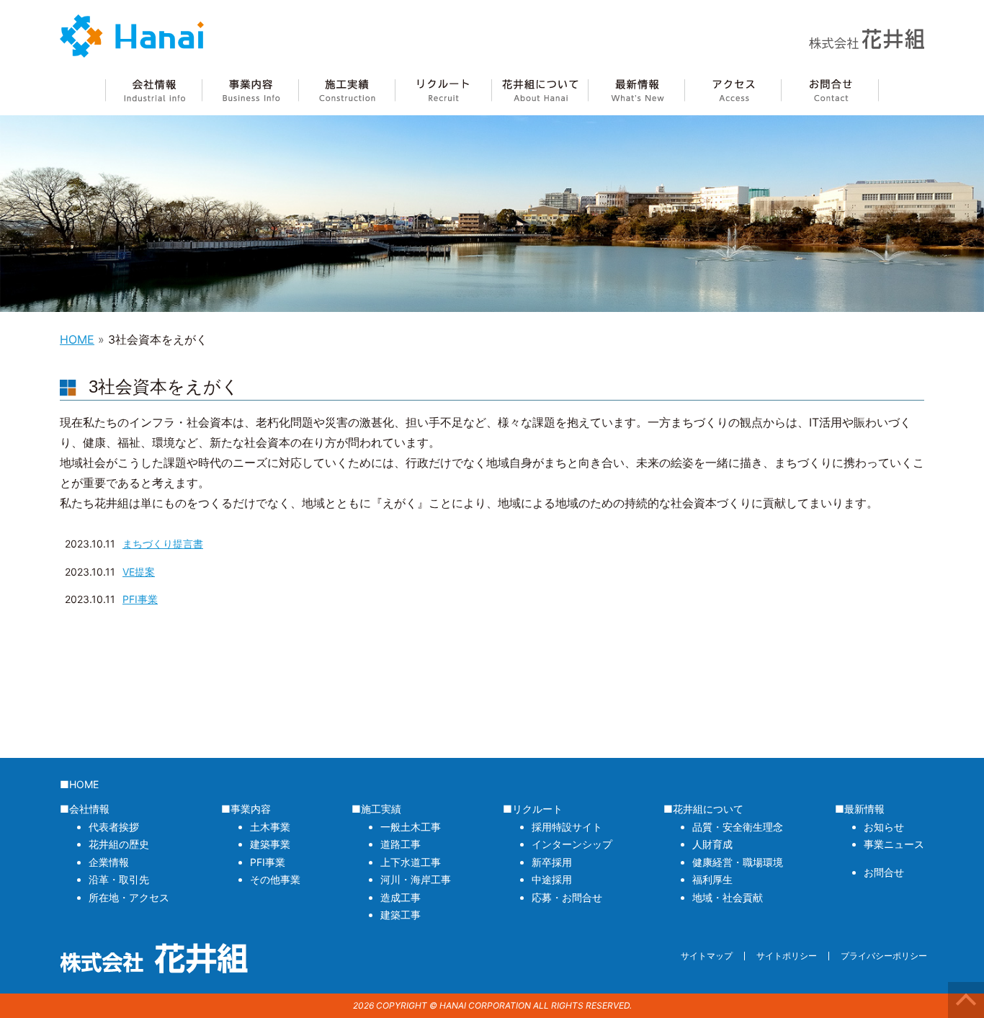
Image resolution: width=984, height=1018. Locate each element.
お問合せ (884, 872)
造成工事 (400, 897)
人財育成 (712, 844)
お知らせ (884, 827)
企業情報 (109, 862)
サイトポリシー (786, 955)
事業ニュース (894, 844)
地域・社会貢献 (727, 897)
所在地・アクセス (129, 897)
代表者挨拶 (114, 827)
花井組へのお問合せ (830, 90)
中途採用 (552, 879)
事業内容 (250, 90)
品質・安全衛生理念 (737, 827)
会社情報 (153, 90)
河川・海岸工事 (415, 879)
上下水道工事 (410, 862)
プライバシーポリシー (884, 955)
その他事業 (275, 879)
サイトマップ (707, 955)
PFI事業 (140, 599)
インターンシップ (572, 844)
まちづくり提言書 (162, 543)
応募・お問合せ (567, 897)
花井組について (539, 90)
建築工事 (400, 914)
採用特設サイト (567, 827)
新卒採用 (552, 862)
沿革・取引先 (119, 879)
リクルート (443, 90)
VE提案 (138, 572)
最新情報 (636, 90)
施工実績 (346, 90)
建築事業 (270, 844)
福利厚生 (712, 879)
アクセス (732, 90)
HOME (77, 339)
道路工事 (400, 844)
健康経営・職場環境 (737, 862)
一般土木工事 (410, 827)
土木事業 (270, 827)
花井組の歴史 (119, 844)
